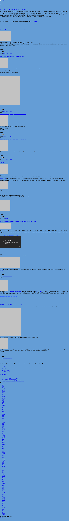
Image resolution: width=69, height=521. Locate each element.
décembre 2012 (3, 490)
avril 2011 (3, 503)
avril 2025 (3, 394)
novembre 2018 (3, 444)
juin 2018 (3, 447)
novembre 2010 (3, 506)
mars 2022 (3, 418)
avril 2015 (3, 472)
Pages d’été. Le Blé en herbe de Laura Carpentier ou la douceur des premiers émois (11, 380)
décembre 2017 (3, 451)
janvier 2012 (3, 497)
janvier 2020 (3, 435)
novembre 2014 (3, 475)
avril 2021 (3, 425)
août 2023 (3, 407)
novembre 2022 (3, 413)
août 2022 (3, 415)
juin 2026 (3, 385)
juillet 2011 (3, 501)
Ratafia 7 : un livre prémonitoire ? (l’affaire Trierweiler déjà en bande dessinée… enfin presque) (18, 304)
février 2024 (3, 403)
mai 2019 (3, 440)
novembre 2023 (3, 405)
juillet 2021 (3, 423)
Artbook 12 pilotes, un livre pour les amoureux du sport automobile (12, 29)
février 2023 (3, 411)
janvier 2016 (3, 466)
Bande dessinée (3, 366)
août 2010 (3, 508)
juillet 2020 (3, 431)
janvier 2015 (3, 474)
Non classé (3, 369)
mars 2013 (3, 488)
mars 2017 (3, 457)
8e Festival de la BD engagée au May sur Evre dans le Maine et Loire (13, 114)
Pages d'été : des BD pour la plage (5, 370)
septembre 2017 (3, 453)
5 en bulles (2, 162)
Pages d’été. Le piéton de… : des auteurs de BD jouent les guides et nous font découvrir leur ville (13, 381)
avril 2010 (3, 511)
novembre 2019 (3, 436)
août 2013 (3, 485)
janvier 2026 (3, 388)
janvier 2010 (3, 513)
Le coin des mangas (4, 368)
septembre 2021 (3, 422)
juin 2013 (3, 486)
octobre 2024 (3, 398)
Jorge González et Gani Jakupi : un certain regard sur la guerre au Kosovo (14, 9)
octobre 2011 (3, 499)
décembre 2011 (3, 498)
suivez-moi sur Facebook (3, 374)
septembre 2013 (3, 484)
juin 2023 (3, 408)
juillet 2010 (3, 509)
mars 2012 (3, 496)
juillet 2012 (3, 493)
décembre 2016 (3, 459)
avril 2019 (3, 441)
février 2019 (3, 442)
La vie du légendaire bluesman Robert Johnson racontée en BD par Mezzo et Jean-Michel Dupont (18, 221)
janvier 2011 (3, 505)
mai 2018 (3, 448)
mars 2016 (3, 465)
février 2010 (3, 512)
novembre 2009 (3, 514)
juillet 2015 (3, 470)
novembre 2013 (3, 483)
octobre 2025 (3, 390)
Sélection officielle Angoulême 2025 (6, 371)
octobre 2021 (3, 421)
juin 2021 (3, 424)
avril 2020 (3, 433)
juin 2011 (3, 502)
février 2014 (3, 481)
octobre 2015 (3, 468)
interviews (3, 367)
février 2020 (3, 434)
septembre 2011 (3, 500)
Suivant (2, 360)
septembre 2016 (3, 461)
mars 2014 (3, 480)
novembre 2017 (3, 452)
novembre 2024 (3, 397)
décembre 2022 (3, 412)
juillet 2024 (3, 400)
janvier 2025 (3, 396)
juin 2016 (3, 463)
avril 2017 (3, 456)
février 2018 (3, 450)
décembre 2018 (3, 443)
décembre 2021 (3, 420)
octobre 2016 (3, 460)
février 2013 (3, 489)
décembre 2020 (3, 428)
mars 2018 (3, 449)
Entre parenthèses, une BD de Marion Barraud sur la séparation (12, 56)
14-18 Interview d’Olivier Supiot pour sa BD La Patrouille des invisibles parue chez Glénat (17, 255)
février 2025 (3, 395)
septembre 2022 (3, 414)
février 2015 (3, 473)
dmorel (3, 218)
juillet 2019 (3, 439)
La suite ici (1, 270)
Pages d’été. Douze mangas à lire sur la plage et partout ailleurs (9, 379)
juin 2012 (3, 494)
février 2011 (3, 504)
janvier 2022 (3, 419)
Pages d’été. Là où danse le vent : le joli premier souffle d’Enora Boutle (10, 378)
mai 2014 (3, 479)
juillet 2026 (3, 384)
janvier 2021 (3, 427)
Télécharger (1, 517)
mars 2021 (3, 426)
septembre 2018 (3, 445)
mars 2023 (3, 410)
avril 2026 (3, 386)
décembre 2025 (3, 389)
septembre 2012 (3, 492)
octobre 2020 (3, 429)
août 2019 (3, 438)
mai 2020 (3, 432)
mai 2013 (3, 487)
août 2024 (3, 399)
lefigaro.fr (7, 151)
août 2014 (3, 477)
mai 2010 (3, 510)
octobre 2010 (3, 507)
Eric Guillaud (4, 53)
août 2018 (3, 446)
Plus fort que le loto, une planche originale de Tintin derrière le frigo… (13, 139)
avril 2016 (3, 464)
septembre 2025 (3, 391)
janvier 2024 (3, 404)
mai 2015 (3, 471)
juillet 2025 (3, 392)
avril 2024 (3, 402)
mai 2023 (3, 409)
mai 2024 (3, 401)
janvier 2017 (3, 458)
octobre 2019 (3, 437)
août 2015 (3, 469)
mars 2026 (3, 387)
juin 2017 (3, 455)
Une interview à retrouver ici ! (35, 21)
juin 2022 (3, 416)
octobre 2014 (3, 476)
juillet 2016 (3, 462)
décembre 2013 (3, 482)
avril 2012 (3, 495)
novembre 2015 (3, 467)
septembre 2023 (3, 406)
